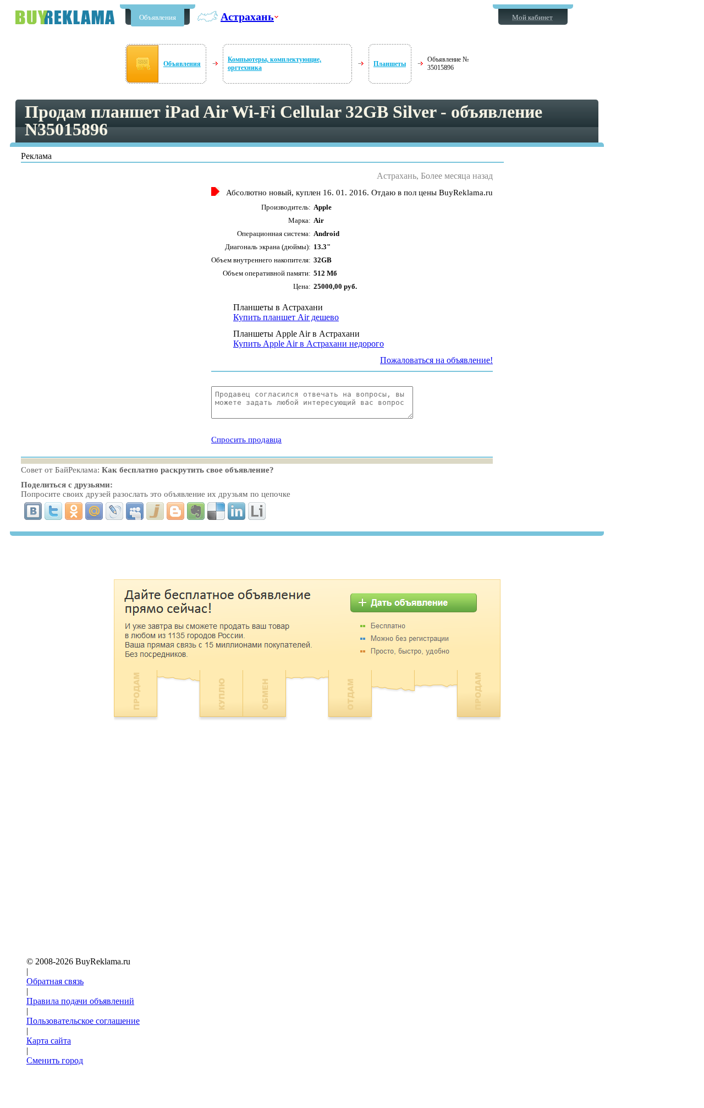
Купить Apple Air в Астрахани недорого (308, 343)
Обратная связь (55, 981)
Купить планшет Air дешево (286, 317)
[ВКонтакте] (33, 511)
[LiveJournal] (115, 511)
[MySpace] (135, 511)
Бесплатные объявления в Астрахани (64, 17)
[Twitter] (53, 511)
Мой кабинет (532, 17)
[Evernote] (196, 511)
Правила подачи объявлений (80, 1001)
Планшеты (389, 64)
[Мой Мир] (94, 511)
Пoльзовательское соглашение (83, 1020)
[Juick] (155, 511)
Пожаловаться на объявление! (436, 360)
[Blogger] (176, 511)
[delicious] (216, 511)
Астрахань (247, 16)
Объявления (157, 17)
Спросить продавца (246, 439)
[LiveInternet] (257, 511)
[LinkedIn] (237, 511)
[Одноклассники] (74, 511)
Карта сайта (48, 1040)
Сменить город (54, 1060)
